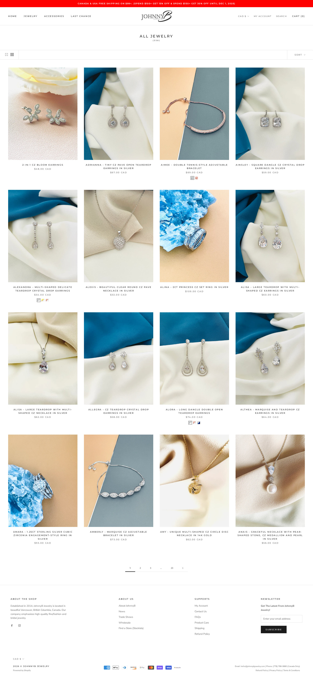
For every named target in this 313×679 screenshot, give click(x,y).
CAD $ (242, 16)
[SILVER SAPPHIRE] (198, 422)
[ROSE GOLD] (196, 178)
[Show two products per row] (6, 54)
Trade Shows (126, 617)
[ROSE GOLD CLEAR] (47, 300)
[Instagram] (19, 625)
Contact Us (201, 611)
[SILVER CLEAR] (38, 300)
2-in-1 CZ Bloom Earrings (42, 164)
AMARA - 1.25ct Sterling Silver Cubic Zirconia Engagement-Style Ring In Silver (43, 535)
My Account (263, 16)
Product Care (202, 622)
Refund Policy (202, 634)
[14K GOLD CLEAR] (43, 300)
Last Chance (81, 16)
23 (172, 568)
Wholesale (125, 622)
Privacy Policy (275, 670)
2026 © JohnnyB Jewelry (31, 666)
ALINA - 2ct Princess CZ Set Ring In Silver (194, 287)
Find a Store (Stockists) (131, 628)
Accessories (54, 16)
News (122, 611)
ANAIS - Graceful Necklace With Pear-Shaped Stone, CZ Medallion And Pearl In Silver (270, 535)
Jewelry (30, 16)
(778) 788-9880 (280, 666)
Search (281, 16)
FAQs (198, 617)
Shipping (199, 628)
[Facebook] (12, 625)
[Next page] (183, 568)
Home (12, 16)
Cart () (298, 16)
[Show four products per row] (12, 54)
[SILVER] (192, 178)
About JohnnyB (127, 605)
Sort (299, 54)
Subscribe (274, 629)
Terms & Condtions (291, 670)
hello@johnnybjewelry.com (253, 666)
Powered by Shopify (22, 670)
